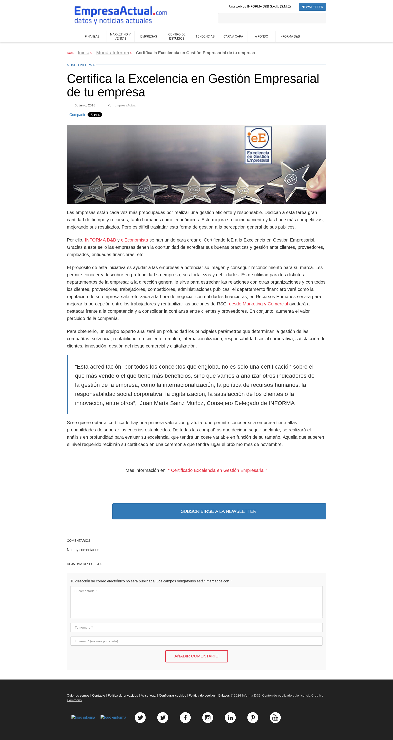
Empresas (148, 36)
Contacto (98, 695)
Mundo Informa (112, 52)
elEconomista (134, 239)
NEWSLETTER (312, 7)
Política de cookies (202, 695)
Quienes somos (78, 695)
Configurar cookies (172, 695)
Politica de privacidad (123, 695)
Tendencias (205, 36)
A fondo (261, 36)
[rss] (295, 6)
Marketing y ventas (120, 36)
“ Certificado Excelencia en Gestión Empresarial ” (217, 470)
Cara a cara (233, 36)
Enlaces (224, 695)
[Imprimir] (319, 114)
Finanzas (92, 36)
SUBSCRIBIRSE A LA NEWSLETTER (218, 511)
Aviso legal (148, 695)
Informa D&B (290, 36)
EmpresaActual (125, 105)
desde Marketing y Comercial (258, 303)
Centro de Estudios (177, 36)
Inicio (72, 36)
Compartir (77, 115)
